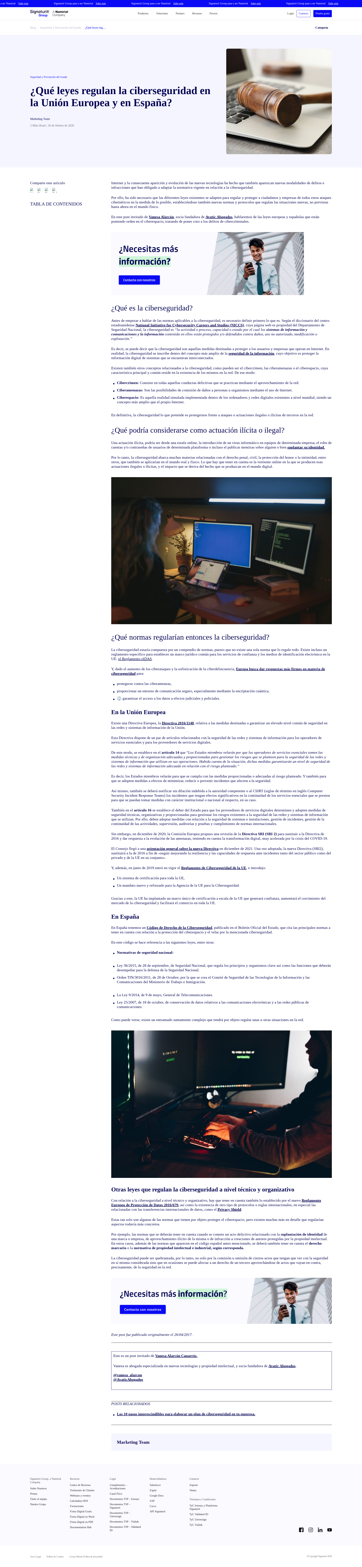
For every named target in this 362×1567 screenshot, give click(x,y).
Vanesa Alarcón (161, 217)
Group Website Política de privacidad (85, 1556)
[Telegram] (54, 190)
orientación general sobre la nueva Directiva (183, 848)
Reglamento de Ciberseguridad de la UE (213, 868)
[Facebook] (40, 190)
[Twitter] (47, 190)
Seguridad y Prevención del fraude (60, 27)
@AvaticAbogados (128, 1379)
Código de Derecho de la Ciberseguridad (179, 927)
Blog (33, 27)
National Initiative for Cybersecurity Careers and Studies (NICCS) (190, 325)
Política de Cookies (55, 1556)
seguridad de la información (251, 353)
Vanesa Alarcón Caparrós (175, 1356)
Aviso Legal (35, 1556)
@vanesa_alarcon (127, 1375)
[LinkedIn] (32, 190)
